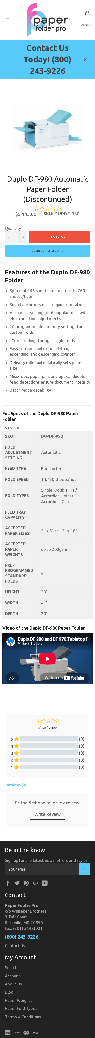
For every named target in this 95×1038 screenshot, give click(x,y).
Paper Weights (18, 1000)
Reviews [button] (16, 785)
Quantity (13, 228)
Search (11, 967)
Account (87, 24)
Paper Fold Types (21, 1008)
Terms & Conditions (23, 1016)
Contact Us (15, 945)
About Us (13, 984)
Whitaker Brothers (29, 911)
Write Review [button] (47, 727)
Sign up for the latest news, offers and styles (46, 860)
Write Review (47, 814)
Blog (9, 992)
